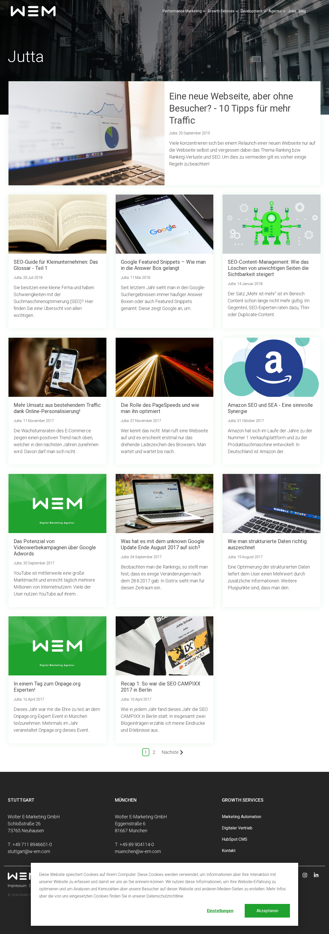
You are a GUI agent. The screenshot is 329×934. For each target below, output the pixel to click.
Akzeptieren (267, 910)
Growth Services (221, 11)
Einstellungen (220, 910)
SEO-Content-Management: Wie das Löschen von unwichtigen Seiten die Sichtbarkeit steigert (268, 268)
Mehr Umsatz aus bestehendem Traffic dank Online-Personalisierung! (57, 408)
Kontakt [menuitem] (228, 850)
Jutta (18, 278)
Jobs (292, 11)
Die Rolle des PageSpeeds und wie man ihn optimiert (160, 408)
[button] (305, 875)
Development (251, 11)
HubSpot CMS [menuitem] (234, 839)
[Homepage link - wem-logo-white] (23, 877)
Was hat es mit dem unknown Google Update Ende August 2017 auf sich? (162, 544)
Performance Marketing (182, 11)
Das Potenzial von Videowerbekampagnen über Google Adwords (55, 547)
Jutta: (174, 133)
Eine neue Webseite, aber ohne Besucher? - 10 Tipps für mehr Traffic (231, 108)
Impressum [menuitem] (17, 886)
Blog (302, 11)
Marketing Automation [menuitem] (241, 816)
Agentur (275, 11)
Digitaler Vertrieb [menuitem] (237, 828)
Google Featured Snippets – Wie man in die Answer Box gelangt (163, 265)
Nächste (170, 752)
